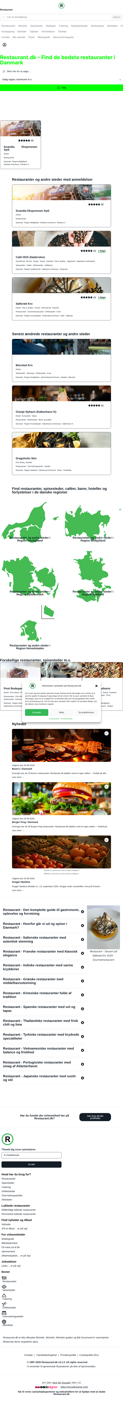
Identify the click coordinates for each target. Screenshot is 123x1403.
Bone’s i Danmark (22, 769)
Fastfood (49, 261)
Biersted (72, 377)
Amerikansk (20, 261)
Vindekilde (67, 470)
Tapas (34, 416)
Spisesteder (20, 265)
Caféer (29, 265)
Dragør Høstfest (21, 882)
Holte (62, 316)
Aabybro (64, 377)
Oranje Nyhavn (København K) (36, 411)
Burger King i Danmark (25, 822)
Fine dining (20, 462)
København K (67, 424)
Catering (6, 1187)
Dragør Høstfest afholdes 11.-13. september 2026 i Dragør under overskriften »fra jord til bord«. (56, 886)
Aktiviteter (7, 1200)
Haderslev (64, 269)
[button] (96, 685)
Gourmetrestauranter (35, 312)
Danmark (7, 161)
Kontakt (28, 1355)
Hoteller (47, 466)
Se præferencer (86, 712)
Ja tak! (31, 1164)
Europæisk (26, 416)
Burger (36, 261)
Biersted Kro (24, 365)
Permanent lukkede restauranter (19, 1214)
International (46, 308)
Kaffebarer (48, 265)
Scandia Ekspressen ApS (20, 148)
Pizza (108, 695)
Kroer (59, 312)
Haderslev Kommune (50, 269)
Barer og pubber (45, 420)
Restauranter (9, 158)
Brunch (29, 261)
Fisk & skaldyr (60, 261)
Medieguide (8, 1239)
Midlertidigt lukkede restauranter (19, 1210)
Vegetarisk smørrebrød (85, 261)
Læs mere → (18, 777)
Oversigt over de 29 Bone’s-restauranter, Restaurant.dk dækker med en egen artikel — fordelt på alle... (60, 773)
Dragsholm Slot (26, 458)
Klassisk (55, 308)
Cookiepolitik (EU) (89, 1355)
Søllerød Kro (24, 303)
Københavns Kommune (51, 424)
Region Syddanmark (32, 269)
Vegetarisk (71, 261)
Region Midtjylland (19, 161)
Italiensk (101, 695)
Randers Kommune (11, 164)
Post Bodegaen (14, 688)
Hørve (59, 470)
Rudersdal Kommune (50, 316)
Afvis (61, 712)
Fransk (37, 308)
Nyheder (6, 1224)
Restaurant (6, 10)
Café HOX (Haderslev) (30, 257)
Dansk (6, 154)
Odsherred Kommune (47, 470)
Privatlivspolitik (67, 719)
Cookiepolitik (54, 719)
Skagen (110, 706)
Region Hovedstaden (32, 316)
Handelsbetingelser (46, 1355)
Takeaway (30, 373)
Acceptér (36, 712)
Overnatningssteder (35, 466)
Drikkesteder (38, 265)
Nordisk (29, 462)
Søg (64, 87)
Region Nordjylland (31, 377)
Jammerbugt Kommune (50, 377)
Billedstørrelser (10, 1243)
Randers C (24, 164)
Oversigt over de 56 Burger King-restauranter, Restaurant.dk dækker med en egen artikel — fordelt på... (60, 826)
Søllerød (69, 316)
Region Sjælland (31, 470)
